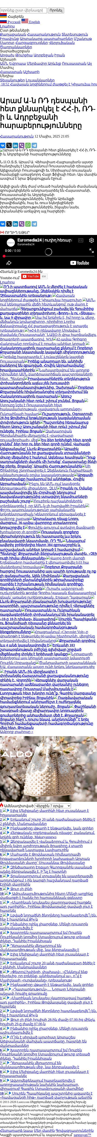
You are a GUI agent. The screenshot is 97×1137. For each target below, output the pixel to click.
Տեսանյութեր (12, 80)
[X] (9, 145)
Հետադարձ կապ (16, 1130)
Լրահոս (7, 26)
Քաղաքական (13, 34)
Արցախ (7, 55)
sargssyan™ (82, 1135)
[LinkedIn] (15, 145)
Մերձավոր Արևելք (44, 63)
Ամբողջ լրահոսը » (16, 732)
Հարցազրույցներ (31, 43)
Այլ (89, 63)
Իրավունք (9, 39)
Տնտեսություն (75, 34)
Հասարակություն (44, 34)
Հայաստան (11, 72)
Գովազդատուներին (75, 1130)
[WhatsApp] (28, 145)
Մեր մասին (44, 1130)
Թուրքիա (24, 55)
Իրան (59, 55)
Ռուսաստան (74, 63)
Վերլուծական (62, 43)
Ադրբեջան (43, 55)
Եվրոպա (17, 63)
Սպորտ (7, 43)
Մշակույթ (83, 39)
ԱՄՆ (4, 63)
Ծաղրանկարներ (16, 47)
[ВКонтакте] (2, 145)
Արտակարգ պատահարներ (46, 39)
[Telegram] (34, 145)
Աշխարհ (31, 72)
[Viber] (21, 145)
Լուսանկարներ (40, 80)
